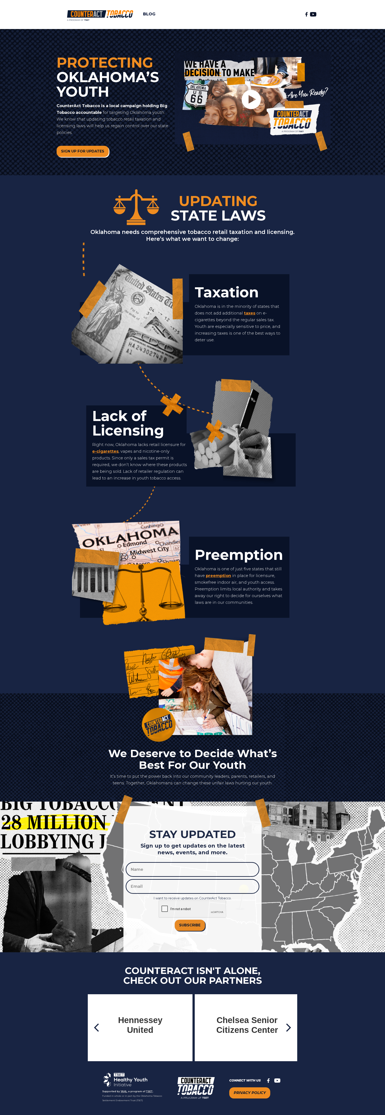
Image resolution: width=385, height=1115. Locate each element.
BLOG (149, 14)
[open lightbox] (253, 101)
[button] (97, 1027)
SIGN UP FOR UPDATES (82, 151)
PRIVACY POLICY (250, 1093)
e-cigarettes (105, 451)
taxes (249, 313)
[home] (97, 14)
